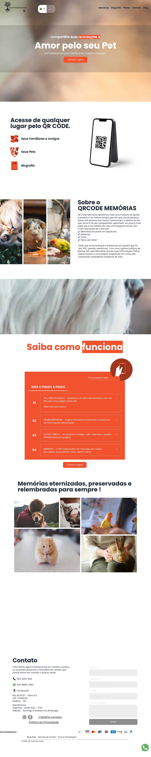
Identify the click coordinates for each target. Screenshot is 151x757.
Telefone (94, 679)
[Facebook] (30, 717)
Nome (93, 667)
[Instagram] (24, 717)
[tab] (48, 387)
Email (93, 691)
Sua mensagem (98, 703)
